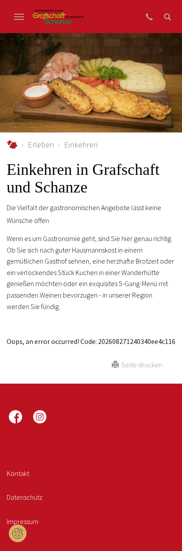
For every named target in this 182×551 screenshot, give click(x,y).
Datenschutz (24, 497)
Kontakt (18, 473)
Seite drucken (140, 364)
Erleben (41, 145)
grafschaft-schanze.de (12, 145)
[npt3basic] (58, 16)
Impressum (22, 521)
